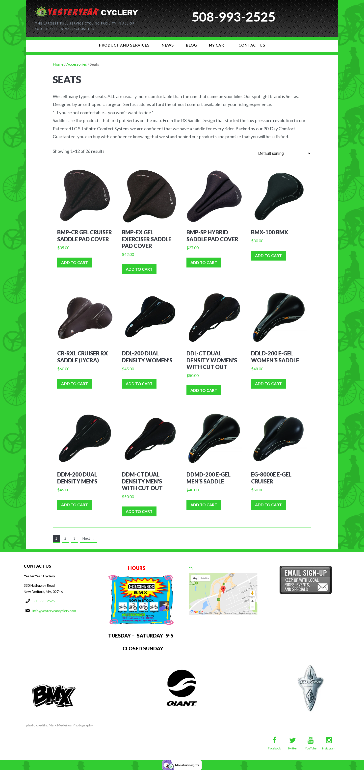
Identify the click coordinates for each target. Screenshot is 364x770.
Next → (88, 538)
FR (191, 568)
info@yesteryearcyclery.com (54, 611)
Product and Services (124, 45)
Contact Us (251, 45)
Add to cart (74, 262)
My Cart (218, 45)
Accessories (76, 64)
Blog (191, 45)
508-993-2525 (43, 601)
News (167, 45)
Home (58, 64)
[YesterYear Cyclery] (86, 8)
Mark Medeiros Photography (71, 725)
